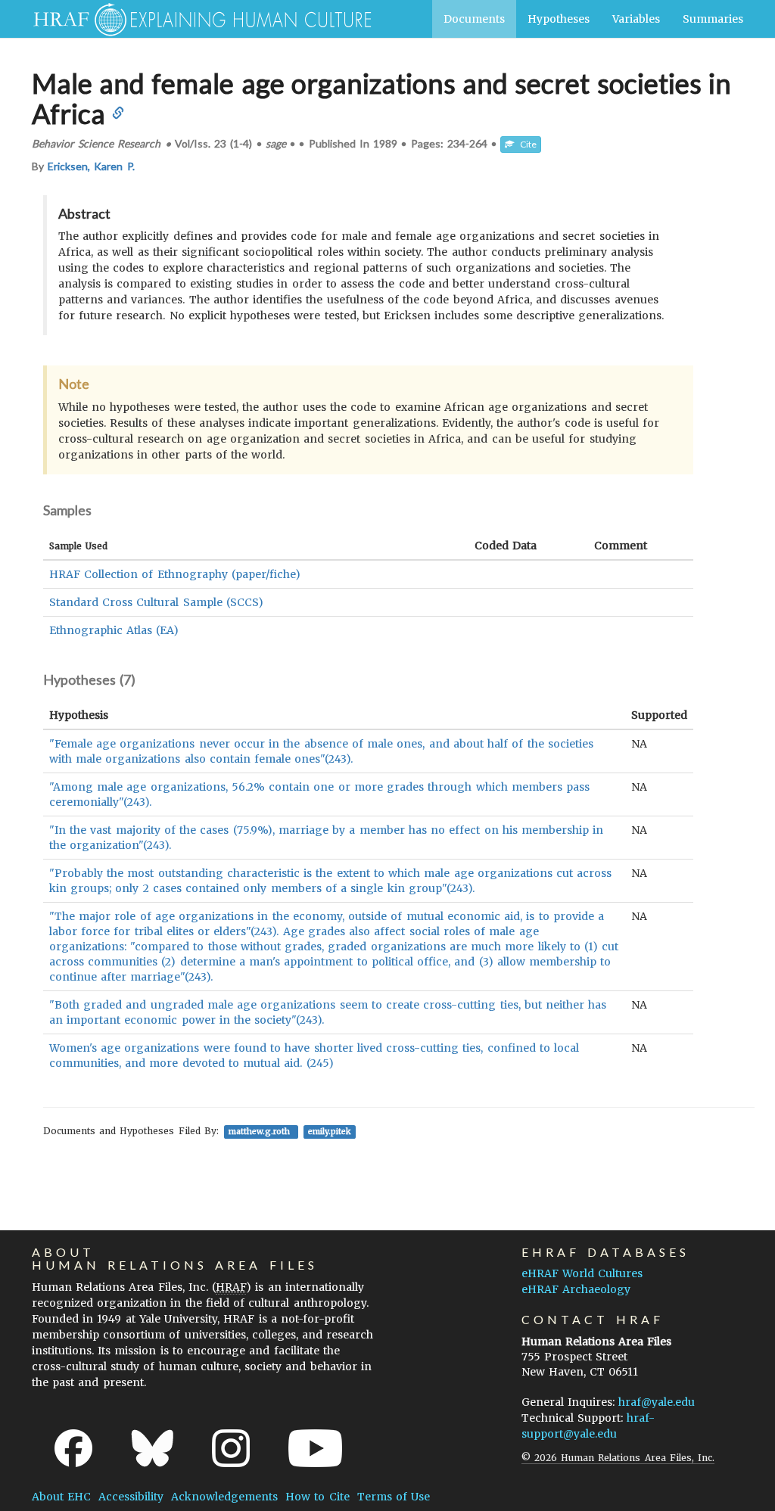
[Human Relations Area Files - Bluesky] (152, 1448)
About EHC (61, 1496)
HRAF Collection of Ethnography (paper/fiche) (174, 574)
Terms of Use (393, 1496)
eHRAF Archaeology (575, 1289)
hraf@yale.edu (656, 1402)
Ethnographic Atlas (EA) (114, 630)
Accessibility (130, 1496)
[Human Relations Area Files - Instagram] (231, 1448)
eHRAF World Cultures (582, 1273)
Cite (525, 144)
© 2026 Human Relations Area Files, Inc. (617, 1457)
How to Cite (317, 1496)
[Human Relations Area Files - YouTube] (315, 1448)
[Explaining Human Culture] (196, 19)
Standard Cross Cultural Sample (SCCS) (156, 602)
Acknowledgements (224, 1496)
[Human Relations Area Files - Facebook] (73, 1448)
